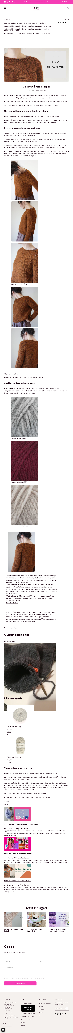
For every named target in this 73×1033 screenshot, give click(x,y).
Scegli (9, 732)
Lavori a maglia (9, 33)
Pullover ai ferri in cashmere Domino (17, 881)
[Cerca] (9, 8)
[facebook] (5, 2)
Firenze (12, 388)
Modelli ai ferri (21, 33)
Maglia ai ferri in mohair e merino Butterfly (13, 930)
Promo (41, 1006)
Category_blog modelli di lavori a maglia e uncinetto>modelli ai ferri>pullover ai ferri (26, 29)
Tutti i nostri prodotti (45, 1003)
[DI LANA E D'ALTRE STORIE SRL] (36, 8)
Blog (40, 1016)
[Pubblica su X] (61, 23)
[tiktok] (15, 2)
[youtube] (12, 2)
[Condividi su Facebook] (58, 23)
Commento (9, 968)
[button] (68, 23)
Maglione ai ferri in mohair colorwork (18, 854)
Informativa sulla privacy (28, 1013)
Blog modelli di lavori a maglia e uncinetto (31, 23)
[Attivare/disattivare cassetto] (5, 7)
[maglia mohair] (36, 919)
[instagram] (7, 2)
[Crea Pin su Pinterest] (63, 23)
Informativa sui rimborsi (27, 1016)
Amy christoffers (10, 23)
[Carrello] (68, 8)
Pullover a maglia (33, 33)
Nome (7, 961)
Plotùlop (11, 785)
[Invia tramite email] (66, 23)
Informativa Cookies (26, 1003)
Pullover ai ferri (45, 33)
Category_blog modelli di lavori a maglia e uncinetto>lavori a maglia (28, 26)
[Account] (64, 8)
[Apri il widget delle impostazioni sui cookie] (3, 1030)
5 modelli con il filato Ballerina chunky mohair (21, 824)
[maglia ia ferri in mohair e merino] (14, 919)
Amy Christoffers (12, 603)
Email (40, 961)
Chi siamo (42, 1009)
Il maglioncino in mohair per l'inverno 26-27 (34, 930)
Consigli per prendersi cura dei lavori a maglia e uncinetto (57, 930)
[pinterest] (10, 2)
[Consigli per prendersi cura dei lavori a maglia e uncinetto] (59, 919)
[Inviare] (66, 1008)
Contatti (41, 1012)
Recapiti (23, 1025)
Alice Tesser (23, 829)
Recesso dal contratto (28, 1008)
